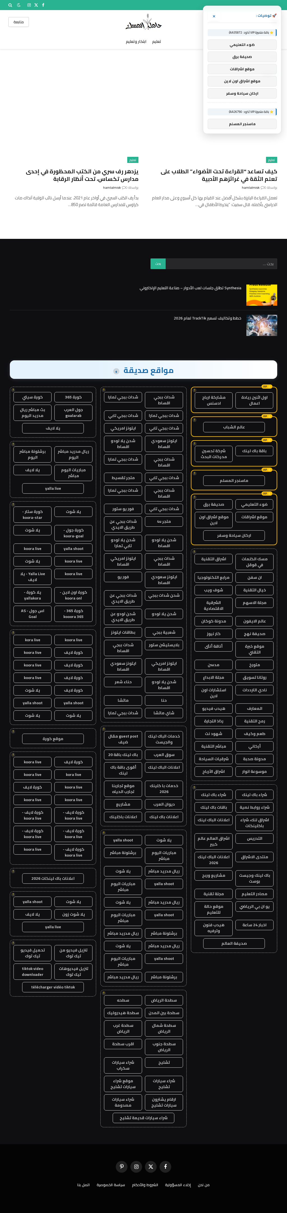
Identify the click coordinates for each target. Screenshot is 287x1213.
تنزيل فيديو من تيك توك (73, 953)
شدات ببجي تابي (123, 415)
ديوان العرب (164, 804)
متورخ (254, 664)
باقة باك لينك (254, 450)
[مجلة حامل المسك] (143, 22)
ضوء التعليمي (254, 504)
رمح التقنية (254, 721)
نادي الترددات (254, 690)
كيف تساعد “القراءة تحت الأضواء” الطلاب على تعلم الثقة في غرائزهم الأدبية (219, 175)
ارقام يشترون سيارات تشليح (164, 1102)
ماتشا (123, 700)
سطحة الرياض (164, 1000)
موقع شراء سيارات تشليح (123, 1083)
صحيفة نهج (254, 633)
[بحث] (10, 5)
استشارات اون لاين (213, 692)
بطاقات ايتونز (123, 632)
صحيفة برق (213, 504)
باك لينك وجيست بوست (254, 878)
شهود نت (213, 733)
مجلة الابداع (213, 677)
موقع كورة (53, 738)
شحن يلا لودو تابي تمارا (123, 542)
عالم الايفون (254, 621)
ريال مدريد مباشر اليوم (73, 454)
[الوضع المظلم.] (19, 5)
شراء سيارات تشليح (164, 1083)
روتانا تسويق (255, 677)
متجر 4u (164, 521)
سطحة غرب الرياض (123, 1028)
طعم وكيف (254, 733)
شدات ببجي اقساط (164, 400)
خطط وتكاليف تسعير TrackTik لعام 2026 (207, 318)
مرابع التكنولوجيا (214, 577)
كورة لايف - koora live (73, 815)
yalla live (53, 488)
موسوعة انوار (254, 771)
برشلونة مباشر (123, 852)
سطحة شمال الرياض (164, 1028)
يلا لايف (53, 428)
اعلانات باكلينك (123, 816)
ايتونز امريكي (123, 428)
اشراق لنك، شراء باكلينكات (254, 822)
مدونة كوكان (213, 621)
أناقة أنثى (214, 646)
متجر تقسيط (123, 477)
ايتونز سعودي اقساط (164, 443)
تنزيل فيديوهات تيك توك (73, 971)
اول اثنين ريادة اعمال (254, 400)
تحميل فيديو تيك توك (32, 953)
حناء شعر (123, 681)
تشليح (164, 1062)
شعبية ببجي (163, 632)
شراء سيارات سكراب (123, 1065)
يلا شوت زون (73, 914)
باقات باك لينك (213, 807)
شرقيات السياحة (214, 758)
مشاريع (123, 804)
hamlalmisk (251, 187)
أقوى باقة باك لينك (123, 770)
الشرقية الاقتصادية (213, 605)
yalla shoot (123, 840)
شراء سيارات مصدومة (123, 1102)
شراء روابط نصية (255, 807)
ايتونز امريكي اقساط (123, 561)
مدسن (213, 664)
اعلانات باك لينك (164, 816)
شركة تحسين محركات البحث (214, 453)
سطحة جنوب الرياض (164, 1046)
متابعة (18, 21)
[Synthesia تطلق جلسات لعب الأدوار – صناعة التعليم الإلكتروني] (261, 295)
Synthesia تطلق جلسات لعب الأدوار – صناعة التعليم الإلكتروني (190, 288)
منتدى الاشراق (254, 856)
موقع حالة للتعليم (213, 909)
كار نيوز (214, 633)
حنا (164, 700)
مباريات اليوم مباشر (164, 855)
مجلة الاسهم (255, 602)
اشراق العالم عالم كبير (214, 841)
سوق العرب (164, 754)
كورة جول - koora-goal (73, 533)
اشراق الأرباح (213, 771)
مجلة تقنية (213, 893)
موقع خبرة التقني (254, 649)
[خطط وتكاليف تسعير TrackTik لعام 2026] (261, 325)
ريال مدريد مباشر (164, 871)
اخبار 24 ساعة (254, 925)
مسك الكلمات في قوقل (255, 561)
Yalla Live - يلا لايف (32, 576)
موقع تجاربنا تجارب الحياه (123, 788)
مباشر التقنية (213, 746)
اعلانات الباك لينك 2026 (214, 859)
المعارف (254, 708)
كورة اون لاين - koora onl (73, 595)
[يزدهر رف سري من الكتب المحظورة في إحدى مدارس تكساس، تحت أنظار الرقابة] (74, 126)
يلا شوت (164, 840)
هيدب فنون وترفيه (213, 927)
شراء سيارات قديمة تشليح (144, 1117)
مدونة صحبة (254, 758)
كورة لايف (73, 652)
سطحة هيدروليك (123, 1012)
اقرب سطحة (123, 1044)
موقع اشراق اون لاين (214, 519)
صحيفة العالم (234, 943)
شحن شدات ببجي (164, 595)
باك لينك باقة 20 (123, 754)
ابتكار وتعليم (136, 41)
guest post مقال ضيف (123, 739)
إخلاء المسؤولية (178, 1184)
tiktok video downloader (32, 971)
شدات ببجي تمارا (123, 397)
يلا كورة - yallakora (32, 595)
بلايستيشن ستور (164, 645)
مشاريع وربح (213, 875)
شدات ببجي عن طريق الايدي (123, 524)
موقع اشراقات (254, 517)
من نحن (204, 1184)
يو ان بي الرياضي (254, 906)
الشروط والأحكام (145, 1184)
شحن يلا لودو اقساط (123, 443)
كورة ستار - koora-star (32, 514)
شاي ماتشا (164, 713)
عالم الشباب (234, 427)
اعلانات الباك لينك (214, 820)
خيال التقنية (254, 590)
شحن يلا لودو (164, 613)
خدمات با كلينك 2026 (164, 788)
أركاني (254, 746)
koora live (32, 548)
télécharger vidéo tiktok (53, 987)
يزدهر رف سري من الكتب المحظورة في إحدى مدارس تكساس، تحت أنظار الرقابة (82, 175)
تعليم (156, 41)
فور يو (123, 576)
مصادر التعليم (254, 893)
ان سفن (254, 577)
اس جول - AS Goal (32, 613)
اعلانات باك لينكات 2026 (53, 878)
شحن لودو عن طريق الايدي (123, 616)
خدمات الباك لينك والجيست (164, 739)
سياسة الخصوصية (111, 1184)
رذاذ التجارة (213, 721)
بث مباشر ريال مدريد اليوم (32, 412)
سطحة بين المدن (164, 1012)
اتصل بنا (83, 1184)
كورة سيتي (32, 397)
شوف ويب (213, 590)
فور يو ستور (123, 508)
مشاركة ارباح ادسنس (214, 400)
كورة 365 (73, 397)
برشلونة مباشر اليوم (32, 454)
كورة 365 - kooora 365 (73, 613)
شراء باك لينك (254, 794)
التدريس (254, 838)
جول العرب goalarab (73, 412)
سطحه (123, 1000)
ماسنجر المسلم (234, 480)
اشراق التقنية (213, 559)
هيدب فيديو (213, 708)
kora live (32, 639)
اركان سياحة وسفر (234, 535)
